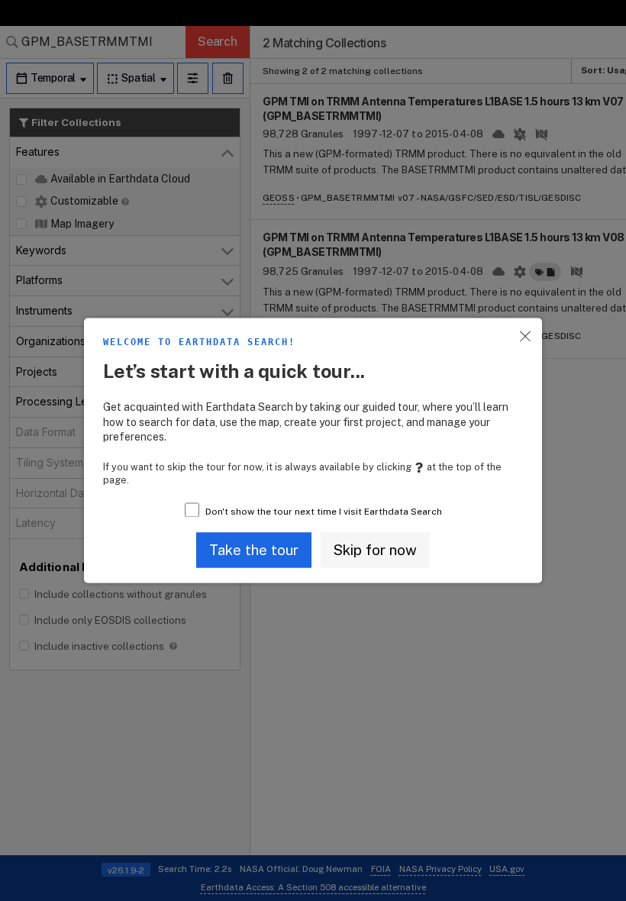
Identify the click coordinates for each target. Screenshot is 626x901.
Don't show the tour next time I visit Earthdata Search (323, 512)
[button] (253, 549)
